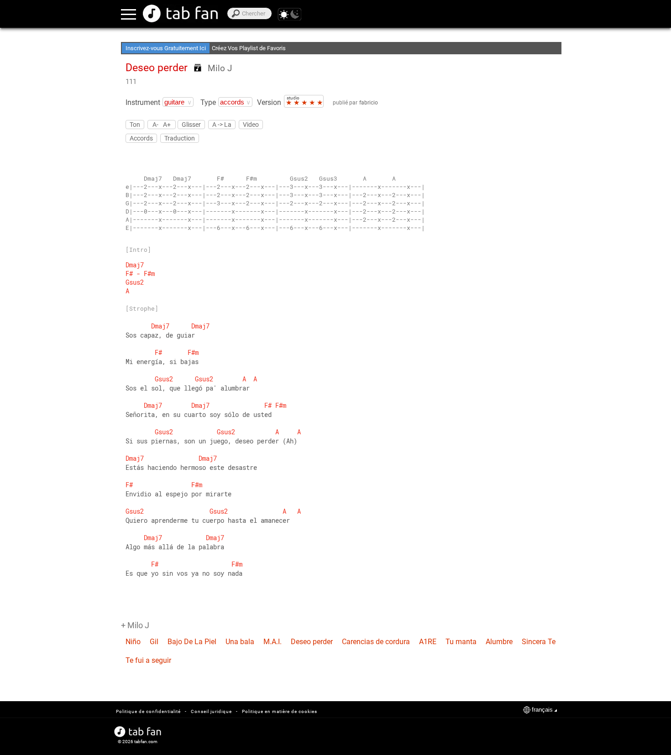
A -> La (221, 124)
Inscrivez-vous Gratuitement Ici (166, 48)
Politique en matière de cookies (279, 711)
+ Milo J (135, 625)
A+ (167, 124)
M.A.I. (272, 641)
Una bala (239, 641)
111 (131, 82)
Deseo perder (312, 641)
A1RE (427, 641)
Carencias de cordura (376, 641)
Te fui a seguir (148, 660)
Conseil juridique (211, 711)
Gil (154, 641)
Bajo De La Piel (192, 641)
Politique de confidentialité (148, 711)
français (542, 709)
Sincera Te (539, 641)
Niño (133, 641)
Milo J (220, 68)
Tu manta (461, 641)
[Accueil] (180, 13)
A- (155, 124)
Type (208, 102)
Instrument (143, 102)
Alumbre (499, 641)
